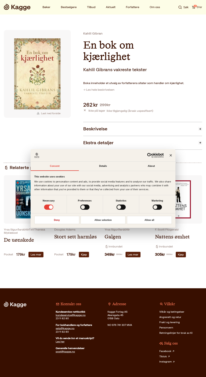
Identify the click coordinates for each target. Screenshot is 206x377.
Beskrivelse (95, 128)
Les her (60, 341)
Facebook (165, 351)
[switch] (84, 207)
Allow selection (103, 220)
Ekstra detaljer (98, 142)
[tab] (142, 129)
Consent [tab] (55, 166)
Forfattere (132, 7)
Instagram (165, 361)
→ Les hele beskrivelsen (98, 89)
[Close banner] (171, 155)
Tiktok (163, 356)
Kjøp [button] (84, 254)
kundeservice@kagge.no (71, 315)
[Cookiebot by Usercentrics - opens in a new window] (150, 155)
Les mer (36, 254)
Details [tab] (103, 166)
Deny (57, 220)
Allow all (149, 220)
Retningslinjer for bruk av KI (175, 332)
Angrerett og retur (170, 317)
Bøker (46, 7)
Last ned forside (51, 113)
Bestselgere (69, 7)
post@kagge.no (65, 351)
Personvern (166, 327)
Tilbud (91, 7)
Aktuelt (110, 7)
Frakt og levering (169, 322)
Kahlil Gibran (93, 33)
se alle (173, 17)
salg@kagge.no (65, 328)
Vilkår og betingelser (171, 311)
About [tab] (151, 166)
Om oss (155, 7)
